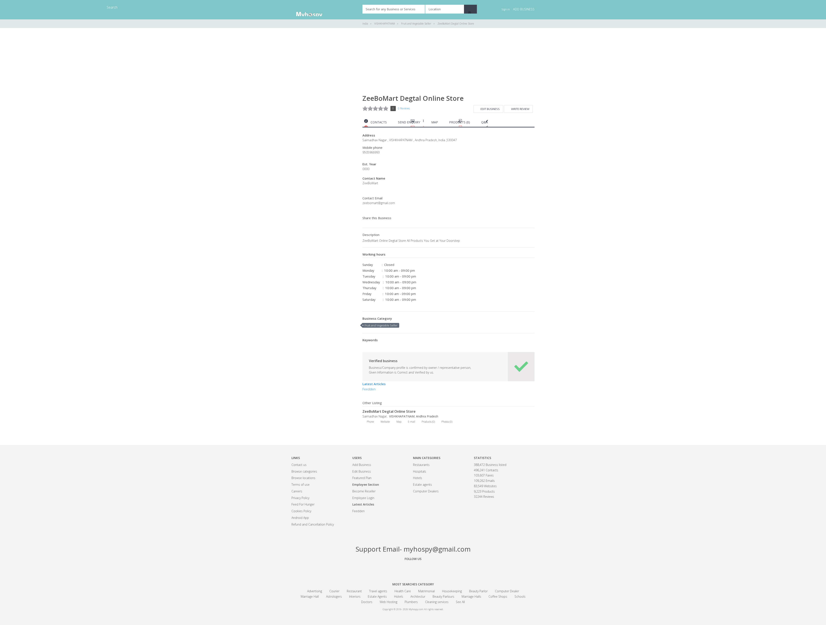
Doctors (366, 602)
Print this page (533, 123)
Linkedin (436, 568)
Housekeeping (452, 591)
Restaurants (421, 465)
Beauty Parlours (443, 596)
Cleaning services (436, 602)
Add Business (361, 465)
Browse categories (304, 471)
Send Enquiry (409, 122)
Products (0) (459, 122)
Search (470, 9)
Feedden (369, 389)
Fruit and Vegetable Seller (381, 325)
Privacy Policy (300, 498)
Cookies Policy (301, 511)
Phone (370, 421)
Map (434, 122)
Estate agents (422, 484)
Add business (524, 9)
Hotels (417, 478)
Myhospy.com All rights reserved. (426, 609)
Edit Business (490, 109)
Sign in (505, 9)
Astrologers (334, 596)
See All (460, 602)
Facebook (389, 568)
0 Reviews (404, 108)
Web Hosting (388, 602)
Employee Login (363, 498)
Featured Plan (361, 478)
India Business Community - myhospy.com (312, 9)
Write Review (520, 109)
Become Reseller (364, 491)
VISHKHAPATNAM (401, 416)
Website (385, 421)
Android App (300, 518)
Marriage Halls (471, 596)
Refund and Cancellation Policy (312, 524)
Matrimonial (426, 591)
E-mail (411, 421)
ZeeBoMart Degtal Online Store (389, 411)
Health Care (403, 591)
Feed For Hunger (302, 504)
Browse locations (303, 478)
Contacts (379, 122)
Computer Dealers (426, 491)
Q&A (484, 122)
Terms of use (300, 484)
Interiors (355, 596)
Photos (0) (446, 421)
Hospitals (419, 471)
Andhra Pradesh (427, 416)
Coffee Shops (498, 596)
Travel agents (378, 591)
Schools (520, 596)
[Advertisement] (323, 99)
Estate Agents (377, 596)
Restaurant (354, 591)
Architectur (417, 596)
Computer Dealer (507, 591)
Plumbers (411, 602)
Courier (334, 591)
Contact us (299, 465)
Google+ (413, 568)
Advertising (314, 591)
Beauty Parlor (478, 591)
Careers (296, 491)
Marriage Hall (310, 596)
